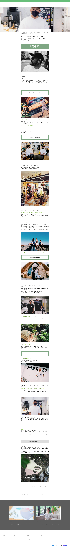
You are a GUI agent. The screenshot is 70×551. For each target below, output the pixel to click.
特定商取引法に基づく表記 (29, 536)
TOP (13, 6)
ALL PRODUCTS (18, 6)
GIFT (39, 6)
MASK (23, 6)
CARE (35, 6)
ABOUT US (48, 6)
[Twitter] (51, 535)
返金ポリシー (28, 539)
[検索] (65, 3)
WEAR (27, 6)
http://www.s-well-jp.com (25, 87)
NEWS (4, 536)
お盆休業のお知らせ (16, 538)
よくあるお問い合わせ (54, 6)
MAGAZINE (43, 6)
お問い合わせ (15, 536)
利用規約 (27, 535)
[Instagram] (53, 535)
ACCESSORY (31, 6)
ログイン (42, 535)
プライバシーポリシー (29, 538)
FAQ (14, 535)
